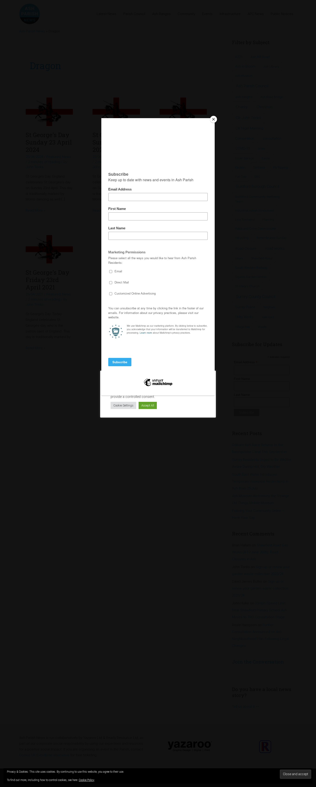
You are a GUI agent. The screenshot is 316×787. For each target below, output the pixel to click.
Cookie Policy (86, 780)
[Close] (213, 119)
